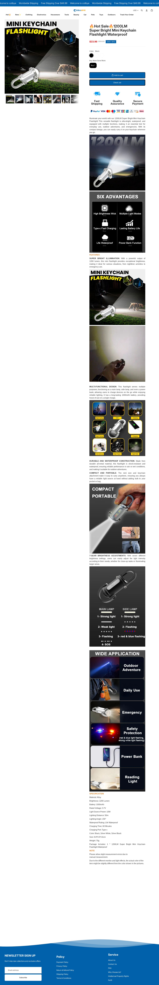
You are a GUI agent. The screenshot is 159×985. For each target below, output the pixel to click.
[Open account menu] (146, 10)
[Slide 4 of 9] (38, 99)
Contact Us (112, 964)
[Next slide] (76, 56)
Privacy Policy (61, 966)
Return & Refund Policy (65, 970)
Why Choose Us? (114, 972)
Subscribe (23, 977)
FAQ (109, 968)
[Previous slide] (7, 56)
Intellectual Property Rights (118, 976)
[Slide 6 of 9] (56, 99)
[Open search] (141, 10)
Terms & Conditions (63, 978)
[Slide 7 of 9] (66, 99)
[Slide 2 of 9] (19, 99)
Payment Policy (62, 962)
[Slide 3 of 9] (29, 99)
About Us (111, 960)
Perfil (110, 980)
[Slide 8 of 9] (75, 99)
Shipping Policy (62, 974)
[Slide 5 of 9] (47, 99)
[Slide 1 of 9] (10, 99)
